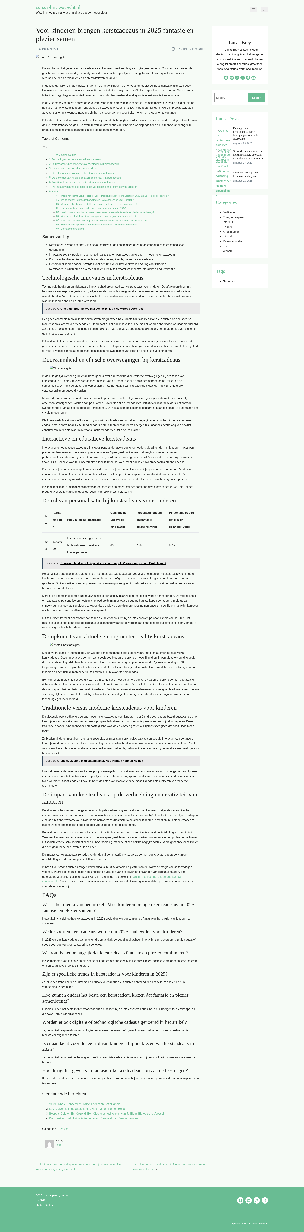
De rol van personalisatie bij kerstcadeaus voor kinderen (84, 173)
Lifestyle (62, 1128)
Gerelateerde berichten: (72, 228)
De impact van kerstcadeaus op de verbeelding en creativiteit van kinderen (94, 186)
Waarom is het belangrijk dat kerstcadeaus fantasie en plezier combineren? (99, 204)
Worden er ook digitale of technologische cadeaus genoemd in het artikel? (98, 216)
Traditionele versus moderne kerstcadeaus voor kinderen (84, 182)
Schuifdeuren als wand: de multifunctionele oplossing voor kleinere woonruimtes (248, 155)
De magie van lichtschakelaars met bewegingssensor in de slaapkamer (245, 133)
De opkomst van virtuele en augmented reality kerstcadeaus (86, 177)
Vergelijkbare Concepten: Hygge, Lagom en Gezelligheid (84, 1103)
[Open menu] (253, 9)
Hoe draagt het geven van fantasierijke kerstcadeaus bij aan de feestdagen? (99, 224)
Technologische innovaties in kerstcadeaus (76, 159)
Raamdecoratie (232, 241)
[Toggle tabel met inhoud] (45, 147)
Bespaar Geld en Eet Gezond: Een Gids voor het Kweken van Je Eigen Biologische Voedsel (106, 1113)
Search (256, 97)
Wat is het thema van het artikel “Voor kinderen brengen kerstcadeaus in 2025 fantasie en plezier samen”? (115, 196)
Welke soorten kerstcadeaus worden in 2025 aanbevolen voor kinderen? (97, 200)
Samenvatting (68, 154)
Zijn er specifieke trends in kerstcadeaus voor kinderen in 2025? (93, 208)
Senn (59, 1144)
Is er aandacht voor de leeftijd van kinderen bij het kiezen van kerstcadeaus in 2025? (104, 220)
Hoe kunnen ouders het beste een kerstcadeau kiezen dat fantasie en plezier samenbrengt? (107, 212)
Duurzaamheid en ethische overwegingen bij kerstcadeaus (85, 164)
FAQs (55, 191)
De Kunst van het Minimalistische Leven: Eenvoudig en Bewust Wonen (93, 1118)
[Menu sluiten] (264, 9)
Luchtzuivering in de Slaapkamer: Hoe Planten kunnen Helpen (88, 1108)
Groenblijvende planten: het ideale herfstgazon (246, 174)
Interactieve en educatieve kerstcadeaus (75, 168)
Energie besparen (234, 217)
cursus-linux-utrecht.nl (58, 7)
